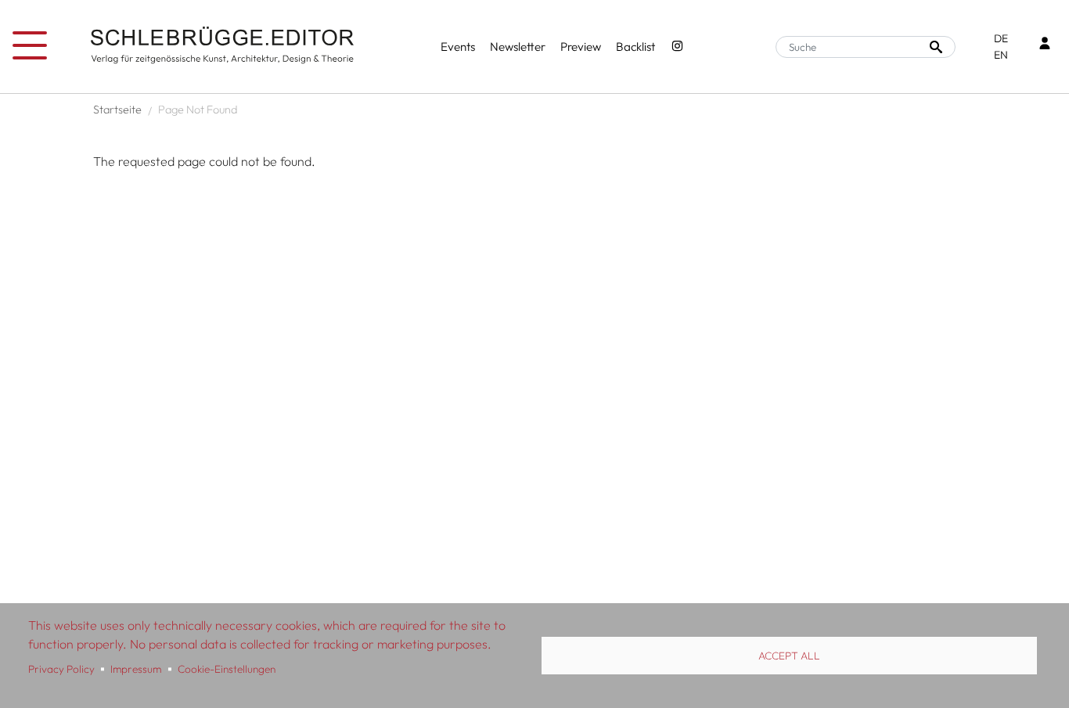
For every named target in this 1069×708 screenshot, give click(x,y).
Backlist (635, 46)
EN (1001, 55)
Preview (580, 46)
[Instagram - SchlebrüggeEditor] (678, 47)
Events (458, 46)
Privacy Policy (61, 669)
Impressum (135, 669)
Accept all (789, 656)
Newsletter (517, 46)
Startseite (117, 109)
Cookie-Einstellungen (226, 669)
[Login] (1045, 45)
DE (1001, 38)
